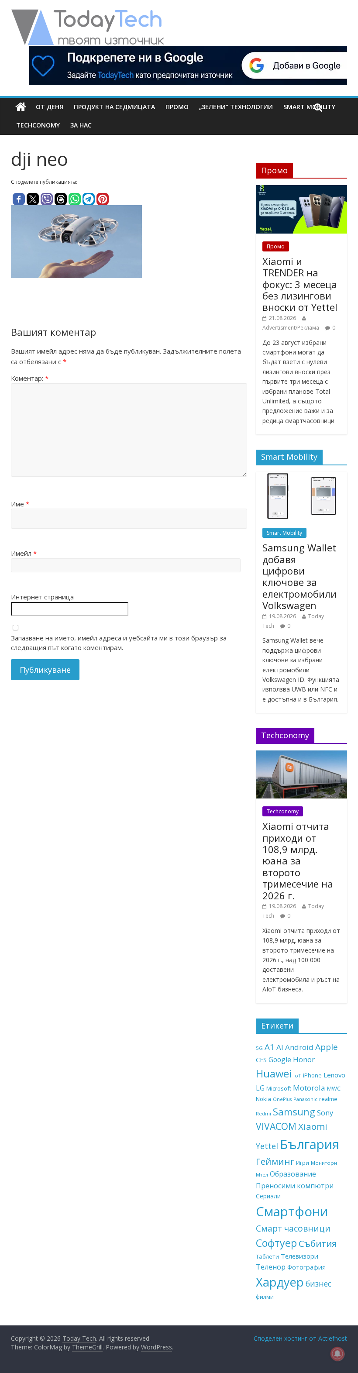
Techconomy (38, 125)
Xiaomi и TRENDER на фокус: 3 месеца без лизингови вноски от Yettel (299, 284)
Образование (293, 1174)
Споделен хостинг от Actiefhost (300, 1338)
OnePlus (282, 1099)
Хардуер (280, 1282)
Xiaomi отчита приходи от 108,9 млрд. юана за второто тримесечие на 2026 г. (297, 860)
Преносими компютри (295, 1186)
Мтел (262, 1174)
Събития (318, 1243)
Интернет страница (42, 596)
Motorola (309, 1088)
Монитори (324, 1163)
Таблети (267, 1256)
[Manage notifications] (337, 1354)
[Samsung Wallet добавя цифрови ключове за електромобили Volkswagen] (302, 476)
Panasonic (305, 1099)
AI (279, 1047)
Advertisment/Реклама (290, 327)
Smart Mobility (284, 533)
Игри (302, 1163)
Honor (304, 1059)
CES (261, 1060)
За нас (81, 125)
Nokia (263, 1099)
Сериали (268, 1196)
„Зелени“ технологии (236, 107)
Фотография (306, 1267)
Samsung (294, 1111)
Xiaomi (312, 1126)
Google (279, 1059)
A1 (270, 1046)
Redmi (263, 1114)
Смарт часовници (293, 1228)
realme (328, 1099)
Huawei (274, 1073)
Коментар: (29, 378)
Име (20, 503)
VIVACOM (276, 1126)
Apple (326, 1047)
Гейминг (275, 1161)
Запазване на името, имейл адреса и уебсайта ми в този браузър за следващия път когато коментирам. (119, 642)
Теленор (271, 1267)
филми (265, 1297)
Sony (325, 1113)
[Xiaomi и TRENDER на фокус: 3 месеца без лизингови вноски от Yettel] (302, 190)
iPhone (312, 1075)
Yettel (267, 1146)
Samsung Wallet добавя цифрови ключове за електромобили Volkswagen (299, 576)
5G (259, 1048)
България (309, 1144)
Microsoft (278, 1088)
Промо (177, 107)
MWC (334, 1088)
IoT (297, 1075)
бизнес (318, 1283)
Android (299, 1047)
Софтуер (276, 1243)
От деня (49, 107)
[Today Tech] (87, 14)
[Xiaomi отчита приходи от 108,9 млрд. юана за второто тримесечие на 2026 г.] (302, 755)
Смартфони (292, 1211)
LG (260, 1088)
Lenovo (334, 1074)
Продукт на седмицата (114, 107)
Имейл (24, 553)
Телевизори (299, 1256)
